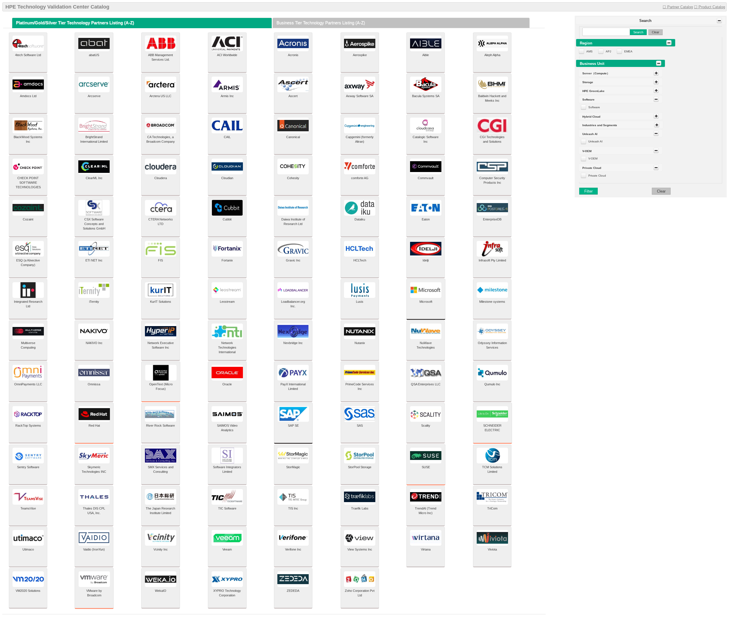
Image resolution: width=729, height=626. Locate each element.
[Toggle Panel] (719, 20)
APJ (608, 51)
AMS (589, 51)
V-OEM (592, 158)
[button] (651, 20)
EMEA (628, 51)
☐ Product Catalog (709, 7)
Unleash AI (595, 141)
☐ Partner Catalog (678, 7)
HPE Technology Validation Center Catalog (57, 7)
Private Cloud (597, 175)
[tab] (142, 23)
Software (594, 107)
